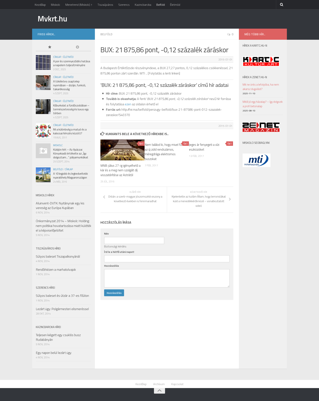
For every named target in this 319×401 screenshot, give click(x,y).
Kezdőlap (40, 4)
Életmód (175, 4)
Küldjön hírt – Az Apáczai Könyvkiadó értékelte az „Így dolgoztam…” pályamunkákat (70, 153)
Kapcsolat (177, 384)
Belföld (160, 4)
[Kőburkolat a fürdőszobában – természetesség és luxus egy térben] (43, 106)
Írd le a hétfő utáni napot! (119, 252)
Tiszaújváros (105, 4)
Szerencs (124, 4)
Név (106, 233)
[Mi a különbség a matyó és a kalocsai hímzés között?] (43, 130)
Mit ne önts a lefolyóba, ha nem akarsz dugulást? (261, 86)
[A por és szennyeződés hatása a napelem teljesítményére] (43, 62)
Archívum (159, 384)
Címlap (57, 57)
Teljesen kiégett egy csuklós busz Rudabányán (58, 337)
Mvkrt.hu (52, 18)
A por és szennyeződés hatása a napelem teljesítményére (71, 63)
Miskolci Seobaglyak (256, 143)
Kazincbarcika (143, 4)
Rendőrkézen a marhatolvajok (56, 269)
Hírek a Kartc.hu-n (255, 45)
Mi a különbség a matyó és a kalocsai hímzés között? (70, 131)
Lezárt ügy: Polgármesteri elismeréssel (62, 308)
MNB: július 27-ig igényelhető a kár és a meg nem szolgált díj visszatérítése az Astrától (120, 170)
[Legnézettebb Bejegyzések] (50, 47)
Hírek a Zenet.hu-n (255, 77)
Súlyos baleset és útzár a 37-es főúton (62, 295)
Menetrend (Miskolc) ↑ (78, 4)
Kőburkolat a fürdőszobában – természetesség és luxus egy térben (71, 109)
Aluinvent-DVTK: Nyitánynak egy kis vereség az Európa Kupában (60, 205)
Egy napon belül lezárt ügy (53, 352)
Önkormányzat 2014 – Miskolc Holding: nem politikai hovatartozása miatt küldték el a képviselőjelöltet (63, 225)
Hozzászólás (111, 266)
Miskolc (55, 4)
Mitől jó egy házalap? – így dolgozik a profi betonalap (263, 104)
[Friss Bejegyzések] (77, 47)
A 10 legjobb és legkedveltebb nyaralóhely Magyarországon (70, 175)
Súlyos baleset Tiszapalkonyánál (58, 256)
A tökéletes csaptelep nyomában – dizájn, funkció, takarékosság (69, 85)
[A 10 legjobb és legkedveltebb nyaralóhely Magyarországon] (43, 174)
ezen (128, 104)
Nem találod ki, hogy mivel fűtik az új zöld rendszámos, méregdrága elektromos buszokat (165, 151)
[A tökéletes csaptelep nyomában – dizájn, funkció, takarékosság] (43, 82)
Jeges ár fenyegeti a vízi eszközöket (204, 147)
